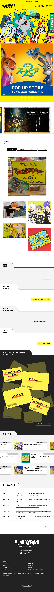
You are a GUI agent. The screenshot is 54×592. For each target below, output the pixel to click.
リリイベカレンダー (45, 343)
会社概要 (19, 573)
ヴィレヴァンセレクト (8, 567)
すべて (11, 149)
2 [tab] (22, 97)
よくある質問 (43, 573)
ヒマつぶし (27, 152)
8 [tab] (31, 97)
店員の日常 (37, 152)
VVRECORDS (17, 152)
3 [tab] (24, 97)
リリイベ (32, 149)
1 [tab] (21, 97)
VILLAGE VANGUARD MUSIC (35, 569)
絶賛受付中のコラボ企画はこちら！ (42, 321)
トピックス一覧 (46, 254)
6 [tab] (28, 97)
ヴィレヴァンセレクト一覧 (44, 424)
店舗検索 (30, 567)
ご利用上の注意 (25, 573)
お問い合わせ (6, 575)
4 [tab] (25, 97)
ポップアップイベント (42, 149)
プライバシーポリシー (34, 573)
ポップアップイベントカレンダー (42, 299)
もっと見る (47, 277)
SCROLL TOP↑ (27, 585)
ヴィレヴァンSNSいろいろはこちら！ (14, 1)
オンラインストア (7, 569)
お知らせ (5, 573)
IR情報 (14, 573)
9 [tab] (32, 97)
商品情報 (22, 149)
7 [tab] (29, 97)
